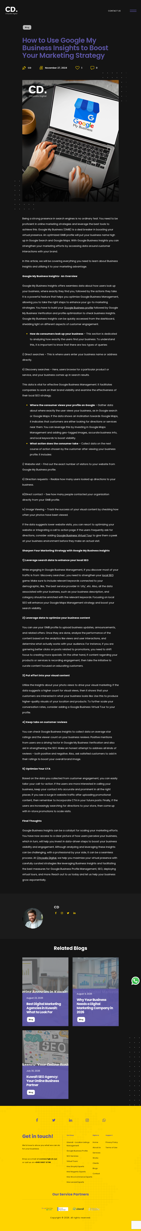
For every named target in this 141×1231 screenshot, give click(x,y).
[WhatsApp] (104, 1120)
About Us (97, 1147)
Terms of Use (111, 1147)
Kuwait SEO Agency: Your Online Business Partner (42, 1080)
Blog (27, 27)
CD (29, 67)
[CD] (45, 991)
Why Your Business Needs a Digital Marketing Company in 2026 (95, 1005)
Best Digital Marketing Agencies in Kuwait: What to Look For (43, 1008)
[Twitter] (53, 1120)
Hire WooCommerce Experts (79, 1177)
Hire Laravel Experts (75, 1182)
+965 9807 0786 (43, 1162)
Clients (96, 1163)
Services (96, 1152)
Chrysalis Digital (46, 858)
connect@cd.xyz (48, 1159)
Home (95, 1142)
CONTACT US (114, 10)
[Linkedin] (70, 1120)
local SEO (107, 575)
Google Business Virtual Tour (74, 535)
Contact (96, 1173)
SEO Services (72, 1156)
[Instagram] (87, 1120)
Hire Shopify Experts (75, 1166)
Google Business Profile (77, 1151)
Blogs (95, 1168)
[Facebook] (37, 1120)
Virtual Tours (72, 1161)
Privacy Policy (112, 1142)
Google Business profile (78, 307)
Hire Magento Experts (76, 1171)
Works (95, 1158)
